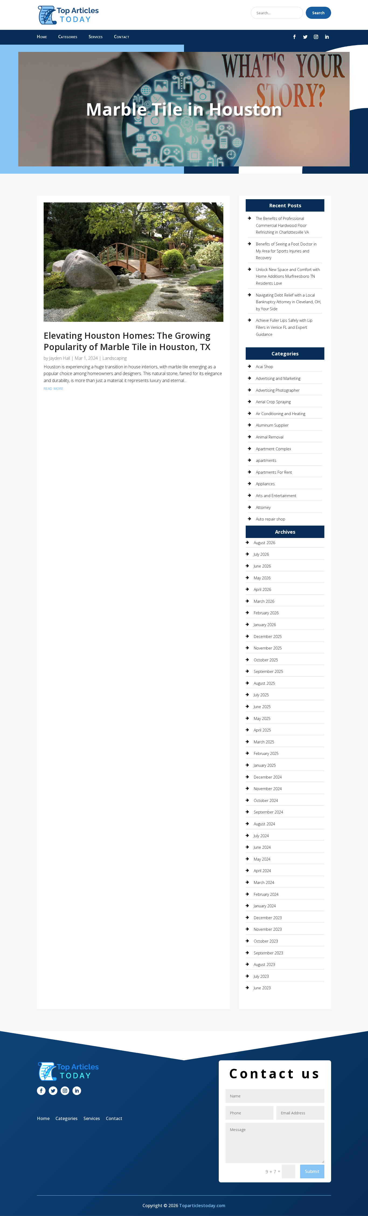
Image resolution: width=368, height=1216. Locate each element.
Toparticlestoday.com (202, 1205)
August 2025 (264, 683)
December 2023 (268, 917)
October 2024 (266, 800)
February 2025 (266, 753)
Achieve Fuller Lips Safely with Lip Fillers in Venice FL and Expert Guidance (284, 327)
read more (53, 388)
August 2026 (264, 542)
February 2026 (266, 612)
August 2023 (264, 964)
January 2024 (265, 905)
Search (318, 12)
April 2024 (262, 870)
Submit (312, 1171)
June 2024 (262, 847)
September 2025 (268, 671)
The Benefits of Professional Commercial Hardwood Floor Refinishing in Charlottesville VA (282, 225)
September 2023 (268, 952)
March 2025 (264, 741)
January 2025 (265, 765)
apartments (266, 460)
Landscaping (114, 358)
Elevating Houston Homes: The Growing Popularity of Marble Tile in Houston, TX (127, 341)
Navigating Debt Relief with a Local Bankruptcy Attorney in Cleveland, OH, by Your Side (288, 302)
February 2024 (266, 894)
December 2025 (268, 636)
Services (96, 37)
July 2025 (261, 694)
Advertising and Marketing (278, 378)
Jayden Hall (59, 358)
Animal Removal (269, 437)
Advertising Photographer (278, 390)
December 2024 (268, 777)
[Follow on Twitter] (305, 37)
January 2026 (265, 624)
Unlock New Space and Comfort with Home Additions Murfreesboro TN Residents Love (288, 276)
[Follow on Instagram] (316, 37)
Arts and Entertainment (276, 495)
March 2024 (264, 882)
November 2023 (268, 929)
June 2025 (262, 706)
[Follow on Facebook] (294, 37)
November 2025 (268, 648)
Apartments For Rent (274, 472)
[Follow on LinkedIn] (326, 37)
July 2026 (261, 554)
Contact (121, 37)
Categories (67, 37)
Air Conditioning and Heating (280, 413)
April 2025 (262, 730)
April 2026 (262, 589)
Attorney (263, 507)
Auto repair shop (270, 519)
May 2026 (262, 577)
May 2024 (262, 859)
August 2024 (264, 823)
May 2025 (262, 718)
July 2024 (261, 835)
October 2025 (266, 659)
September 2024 (268, 812)
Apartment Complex (273, 448)
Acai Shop (264, 366)
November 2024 (268, 788)
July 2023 (261, 976)
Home (42, 37)
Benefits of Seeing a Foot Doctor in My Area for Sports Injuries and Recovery (286, 250)
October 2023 (266, 941)
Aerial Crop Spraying (273, 401)
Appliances (265, 483)
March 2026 (264, 601)
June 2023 (262, 987)
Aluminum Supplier (272, 425)
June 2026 (262, 566)
